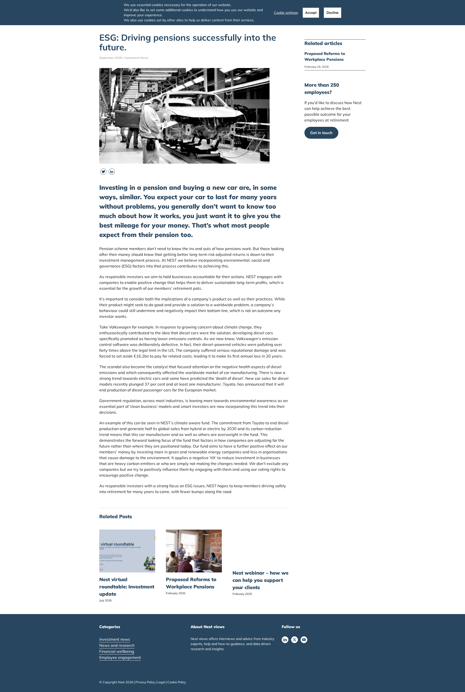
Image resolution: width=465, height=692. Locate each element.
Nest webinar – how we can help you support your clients (260, 580)
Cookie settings (286, 12)
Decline (332, 12)
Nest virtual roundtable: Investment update (126, 586)
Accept (311, 12)
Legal (161, 682)
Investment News (136, 58)
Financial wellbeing (116, 651)
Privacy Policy (145, 682)
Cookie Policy (176, 682)
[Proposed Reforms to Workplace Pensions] (194, 532)
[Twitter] (294, 639)
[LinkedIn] (285, 639)
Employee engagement (120, 657)
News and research (116, 645)
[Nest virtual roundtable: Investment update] (127, 532)
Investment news (114, 639)
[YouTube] (304, 639)
